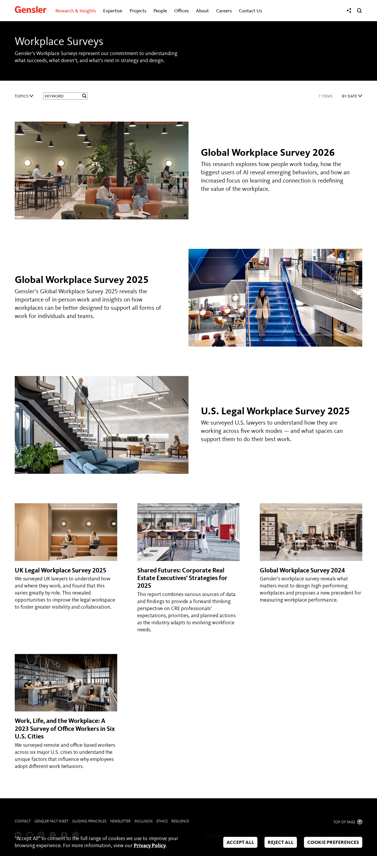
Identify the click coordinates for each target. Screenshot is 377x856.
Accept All (240, 842)
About (202, 11)
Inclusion (143, 821)
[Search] (359, 10)
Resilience (180, 821)
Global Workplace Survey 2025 (82, 280)
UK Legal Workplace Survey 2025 (60, 570)
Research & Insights (75, 11)
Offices (181, 11)
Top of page (344, 822)
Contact (23, 821)
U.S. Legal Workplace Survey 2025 (275, 412)
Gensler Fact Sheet (51, 821)
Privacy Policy (150, 845)
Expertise (112, 11)
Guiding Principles (89, 821)
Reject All (281, 842)
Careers (224, 11)
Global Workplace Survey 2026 (268, 153)
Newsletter (120, 821)
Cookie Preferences (333, 842)
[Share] (349, 10)
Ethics (162, 821)
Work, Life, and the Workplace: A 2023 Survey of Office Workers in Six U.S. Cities (65, 729)
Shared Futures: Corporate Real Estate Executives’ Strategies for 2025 (182, 578)
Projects (138, 11)
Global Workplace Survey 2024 (302, 570)
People (160, 11)
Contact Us (250, 11)
